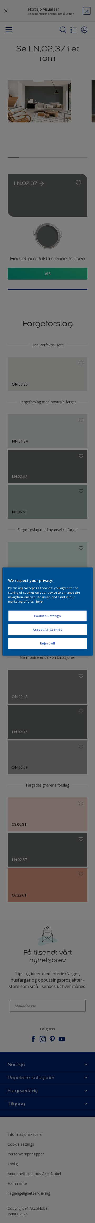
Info (39, 601)
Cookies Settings (47, 616)
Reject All (47, 643)
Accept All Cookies (47, 630)
